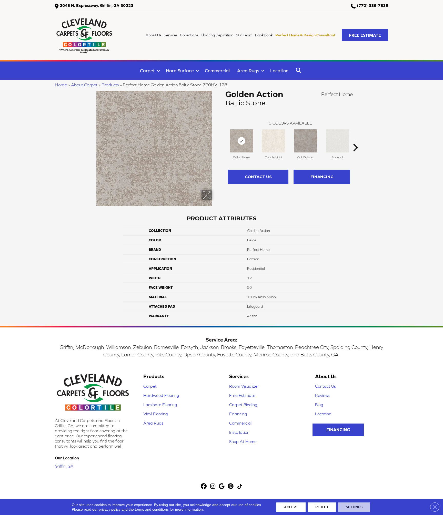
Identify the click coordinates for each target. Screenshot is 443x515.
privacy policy (109, 509)
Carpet (147, 70)
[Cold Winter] (305, 141)
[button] (365, 35)
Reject (321, 507)
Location (279, 70)
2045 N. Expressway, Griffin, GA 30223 (96, 5)
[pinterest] (231, 486)
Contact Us (258, 176)
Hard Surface (180, 70)
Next (355, 139)
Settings (354, 507)
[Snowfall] (337, 141)
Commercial (217, 70)
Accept (291, 507)
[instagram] (213, 486)
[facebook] (204, 486)
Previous (223, 139)
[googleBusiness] (222, 486)
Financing (322, 176)
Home (61, 84)
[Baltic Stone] (241, 141)
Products (110, 84)
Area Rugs (248, 70)
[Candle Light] (273, 141)
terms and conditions (152, 509)
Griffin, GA (64, 466)
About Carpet (84, 84)
